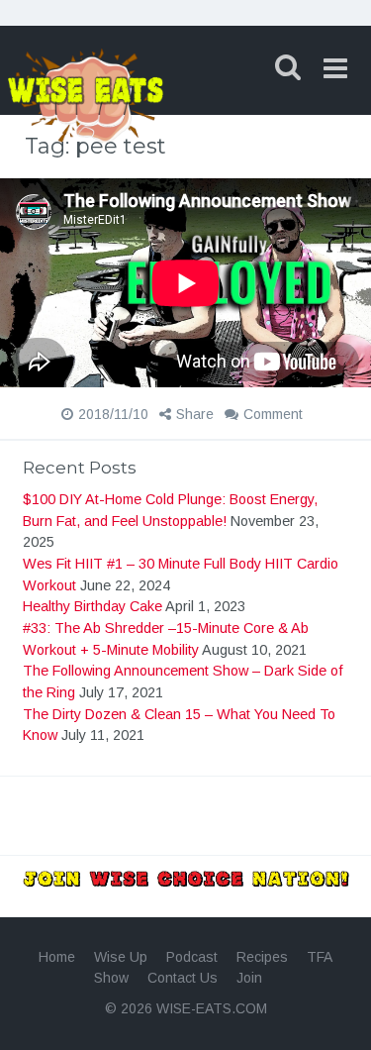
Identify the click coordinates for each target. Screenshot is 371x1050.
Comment (273, 414)
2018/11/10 (113, 414)
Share (195, 414)
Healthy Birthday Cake (92, 606)
